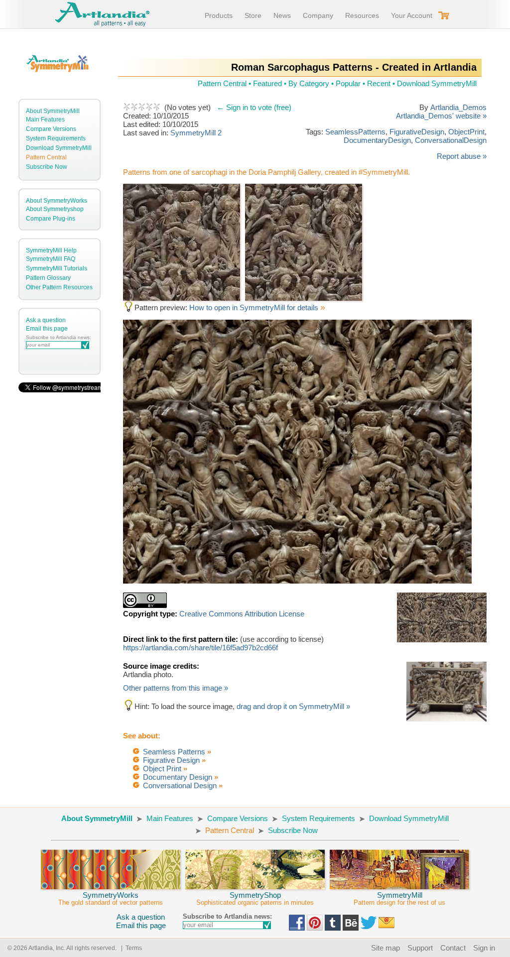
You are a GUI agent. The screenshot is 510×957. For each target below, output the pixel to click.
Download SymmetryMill (59, 147)
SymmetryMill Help (51, 250)
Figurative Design (171, 760)
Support (420, 948)
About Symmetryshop (55, 209)
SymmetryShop (255, 898)
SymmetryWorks (110, 898)
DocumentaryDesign (377, 140)
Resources (362, 15)
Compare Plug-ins (50, 218)
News (282, 15)
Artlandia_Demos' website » (441, 116)
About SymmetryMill (53, 111)
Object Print (162, 768)
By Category (308, 83)
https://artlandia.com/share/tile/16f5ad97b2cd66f (200, 647)
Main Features (45, 119)
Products (219, 15)
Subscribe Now (46, 166)
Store (253, 15)
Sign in (484, 948)
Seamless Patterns (174, 751)
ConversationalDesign (451, 140)
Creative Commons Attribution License (241, 613)
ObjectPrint (466, 131)
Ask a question (46, 320)
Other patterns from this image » (175, 688)
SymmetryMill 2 (196, 132)
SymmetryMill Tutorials (56, 268)
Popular (348, 83)
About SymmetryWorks (56, 200)
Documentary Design (177, 777)
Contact (453, 948)
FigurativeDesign (416, 131)
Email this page (47, 328)
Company (318, 15)
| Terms (130, 948)
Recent (378, 83)
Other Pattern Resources (59, 287)
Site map (385, 948)
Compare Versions (51, 128)
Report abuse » (462, 156)
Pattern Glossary (48, 277)
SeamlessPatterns (355, 131)
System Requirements (56, 138)
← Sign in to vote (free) (254, 107)
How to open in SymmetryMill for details (254, 307)
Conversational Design (180, 785)
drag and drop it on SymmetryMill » (293, 706)
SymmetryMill (399, 898)
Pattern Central (46, 157)
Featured (267, 83)
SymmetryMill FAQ (50, 258)
